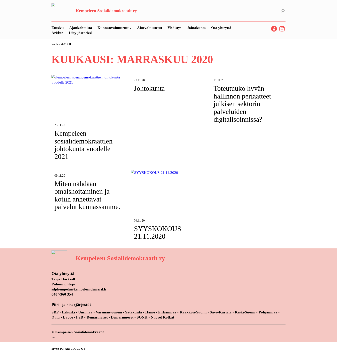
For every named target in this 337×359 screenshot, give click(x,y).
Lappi (68, 317)
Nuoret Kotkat (162, 317)
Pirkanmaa (167, 312)
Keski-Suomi (245, 312)
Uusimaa (85, 312)
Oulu (55, 317)
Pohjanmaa (268, 312)
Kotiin (55, 44)
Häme (150, 312)
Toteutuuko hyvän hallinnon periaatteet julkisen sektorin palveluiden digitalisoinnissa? (242, 104)
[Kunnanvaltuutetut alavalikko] (130, 28)
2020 (63, 44)
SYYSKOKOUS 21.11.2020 (157, 232)
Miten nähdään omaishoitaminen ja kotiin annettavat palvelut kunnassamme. (87, 195)
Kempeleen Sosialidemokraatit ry (106, 10)
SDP (55, 312)
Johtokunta (149, 88)
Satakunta (133, 312)
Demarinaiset (97, 317)
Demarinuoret (122, 317)
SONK (142, 317)
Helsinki (69, 312)
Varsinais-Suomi (109, 312)
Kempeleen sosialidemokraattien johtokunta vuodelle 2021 (83, 145)
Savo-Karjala (220, 312)
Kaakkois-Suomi (193, 312)
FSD (79, 317)
